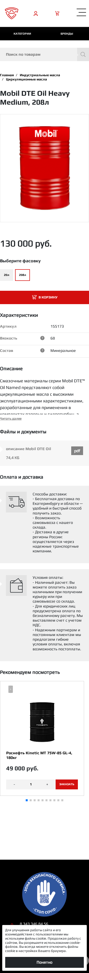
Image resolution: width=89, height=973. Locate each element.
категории (22, 33)
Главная (7, 75)
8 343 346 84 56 (34, 924)
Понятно (44, 962)
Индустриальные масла (40, 75)
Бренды (67, 33)
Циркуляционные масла (26, 79)
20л (6, 275)
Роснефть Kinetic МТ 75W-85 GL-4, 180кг (39, 755)
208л (22, 275)
